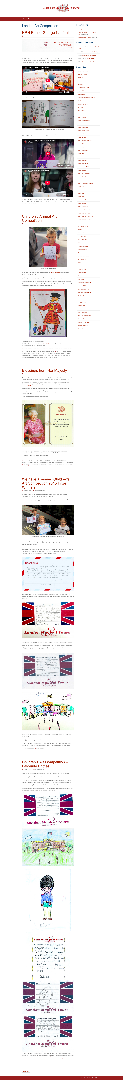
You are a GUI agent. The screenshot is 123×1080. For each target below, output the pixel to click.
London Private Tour (56, 1055)
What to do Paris (82, 318)
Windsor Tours (81, 328)
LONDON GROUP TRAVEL (49, 355)
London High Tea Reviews (84, 173)
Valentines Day (81, 295)
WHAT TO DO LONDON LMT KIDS (40, 357)
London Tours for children (45, 343)
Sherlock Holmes (82, 259)
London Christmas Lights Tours (85, 140)
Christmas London (82, 81)
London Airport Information (84, 120)
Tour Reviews (36, 1057)
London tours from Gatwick (84, 213)
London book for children (61, 199)
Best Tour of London (82, 74)
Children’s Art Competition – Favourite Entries (45, 763)
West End (80, 309)
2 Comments (66, 1058)
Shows (79, 262)
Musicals (80, 229)
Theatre (79, 276)
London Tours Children (28, 357)
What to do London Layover (84, 315)
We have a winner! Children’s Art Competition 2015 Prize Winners (46, 483)
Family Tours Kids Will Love (84, 37)
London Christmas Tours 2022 (89, 55)
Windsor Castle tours (83, 325)
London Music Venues (83, 190)
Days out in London (28, 199)
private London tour (55, 272)
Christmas (80, 77)
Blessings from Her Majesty (44, 370)
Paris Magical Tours (82, 239)
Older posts (26, 1071)
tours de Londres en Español (84, 282)
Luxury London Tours (30, 351)
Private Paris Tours (82, 249)
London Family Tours (34, 201)
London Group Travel (43, 745)
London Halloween (82, 170)
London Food (81, 153)
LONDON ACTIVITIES (26, 353)
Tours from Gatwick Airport (93, 52)
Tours (29, 19)
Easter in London (82, 94)
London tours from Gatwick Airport (86, 216)
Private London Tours (83, 246)
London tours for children (27, 385)
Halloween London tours (83, 104)
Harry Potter (81, 107)
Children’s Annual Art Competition (39, 218)
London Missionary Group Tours (85, 183)
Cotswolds (80, 84)
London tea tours (82, 203)
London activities (38, 199)
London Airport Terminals (83, 124)
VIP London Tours (40, 351)
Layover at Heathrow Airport (84, 114)
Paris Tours (80, 243)
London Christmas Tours (83, 143)
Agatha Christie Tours (83, 71)
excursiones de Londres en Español (86, 97)
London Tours (84, 1077)
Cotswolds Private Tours (83, 87)
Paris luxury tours (82, 236)
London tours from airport (84, 210)
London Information (46, 462)
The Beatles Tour (82, 269)
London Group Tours (38, 355)
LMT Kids (69, 351)
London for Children (45, 201)
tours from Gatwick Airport (84, 289)
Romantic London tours (83, 256)
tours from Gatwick (82, 285)
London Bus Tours (82, 137)
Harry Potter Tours (82, 110)
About (24, 19)
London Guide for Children (57, 201)
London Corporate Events (84, 147)
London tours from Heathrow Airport (86, 223)
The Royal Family (82, 272)
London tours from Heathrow (84, 219)
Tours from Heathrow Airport (84, 292)
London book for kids (50, 460)
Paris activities (81, 233)
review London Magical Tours (53, 1058)
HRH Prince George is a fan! (45, 32)
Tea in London (81, 266)
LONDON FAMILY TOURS (65, 353)
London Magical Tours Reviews (62, 355)
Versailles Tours (81, 299)
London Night (81, 196)
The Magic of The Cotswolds (84, 29)
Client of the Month (90, 58)
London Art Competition (48, 199)
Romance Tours (81, 252)
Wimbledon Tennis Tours (83, 322)
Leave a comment (33, 203)
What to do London (49, 351)
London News (81, 193)
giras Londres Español (83, 100)
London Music (81, 186)
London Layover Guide (83, 180)
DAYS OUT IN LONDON (61, 351)
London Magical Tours (40, 36)
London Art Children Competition (39, 353)
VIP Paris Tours (81, 305)
